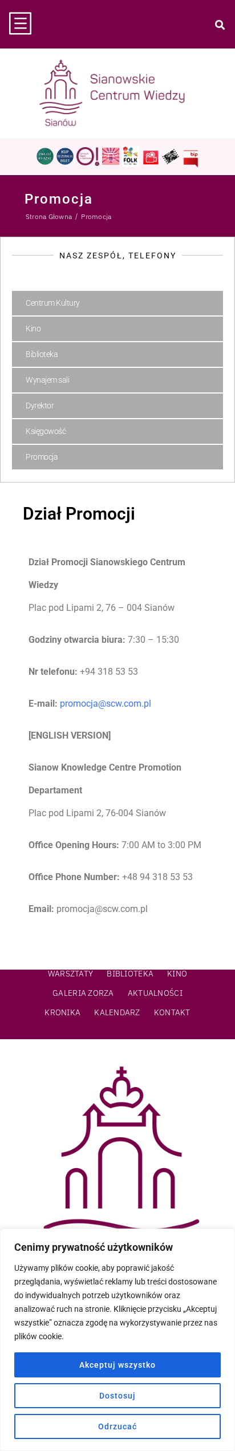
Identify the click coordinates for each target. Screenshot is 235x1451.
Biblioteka (42, 354)
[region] (117, 1340)
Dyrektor (40, 405)
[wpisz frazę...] (219, 25)
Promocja (42, 456)
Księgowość (46, 431)
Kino (33, 328)
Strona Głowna (49, 216)
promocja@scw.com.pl (105, 703)
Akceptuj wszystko (117, 1364)
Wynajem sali (47, 379)
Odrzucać (117, 1426)
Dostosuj (117, 1395)
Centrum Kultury (53, 302)
